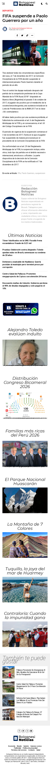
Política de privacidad (30, 748)
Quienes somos (36, 746)
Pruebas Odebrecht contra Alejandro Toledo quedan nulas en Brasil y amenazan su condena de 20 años (23, 252)
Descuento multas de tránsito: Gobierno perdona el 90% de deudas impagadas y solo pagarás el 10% (24, 286)
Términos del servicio (19, 750)
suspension (40, 173)
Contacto (31, 750)
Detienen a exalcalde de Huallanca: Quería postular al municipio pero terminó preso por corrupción (23, 265)
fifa (19, 173)
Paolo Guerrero (28, 173)
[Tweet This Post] (22, 35)
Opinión (26, 746)
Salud (38, 750)
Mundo (19, 746)
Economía (11, 746)
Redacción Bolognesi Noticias (22, 28)
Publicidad (17, 748)
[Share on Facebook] (17, 35)
